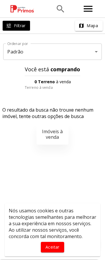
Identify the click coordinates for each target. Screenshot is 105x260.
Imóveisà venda (52, 134)
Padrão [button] (15, 51)
